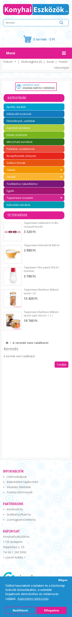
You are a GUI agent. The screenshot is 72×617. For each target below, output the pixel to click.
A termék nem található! (30, 343)
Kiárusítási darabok (18, 205)
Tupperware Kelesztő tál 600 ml (41, 245)
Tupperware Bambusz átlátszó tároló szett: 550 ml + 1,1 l (41, 313)
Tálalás (11, 170)
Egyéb (10, 191)
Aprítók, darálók (16, 107)
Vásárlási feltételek (19, 487)
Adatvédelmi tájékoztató (22, 482)
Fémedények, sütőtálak (21, 121)
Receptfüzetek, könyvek (21, 156)
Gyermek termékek (18, 128)
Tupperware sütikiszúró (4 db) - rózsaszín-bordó (41, 224)
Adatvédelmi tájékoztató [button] (33, 598)
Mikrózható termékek (20, 142)
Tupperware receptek (20, 198)
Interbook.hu (15, 509)
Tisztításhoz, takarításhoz (22, 184)
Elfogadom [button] (51, 610)
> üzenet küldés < (14, 557)
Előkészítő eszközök (19, 114)
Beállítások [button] (20, 610)
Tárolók (11, 177)
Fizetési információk (20, 492)
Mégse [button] (62, 580)
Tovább (61, 364)
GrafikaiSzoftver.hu (19, 514)
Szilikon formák (16, 163)
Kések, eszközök (17, 135)
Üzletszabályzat (17, 477)
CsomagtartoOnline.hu (21, 519)
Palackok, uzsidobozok (21, 149)
